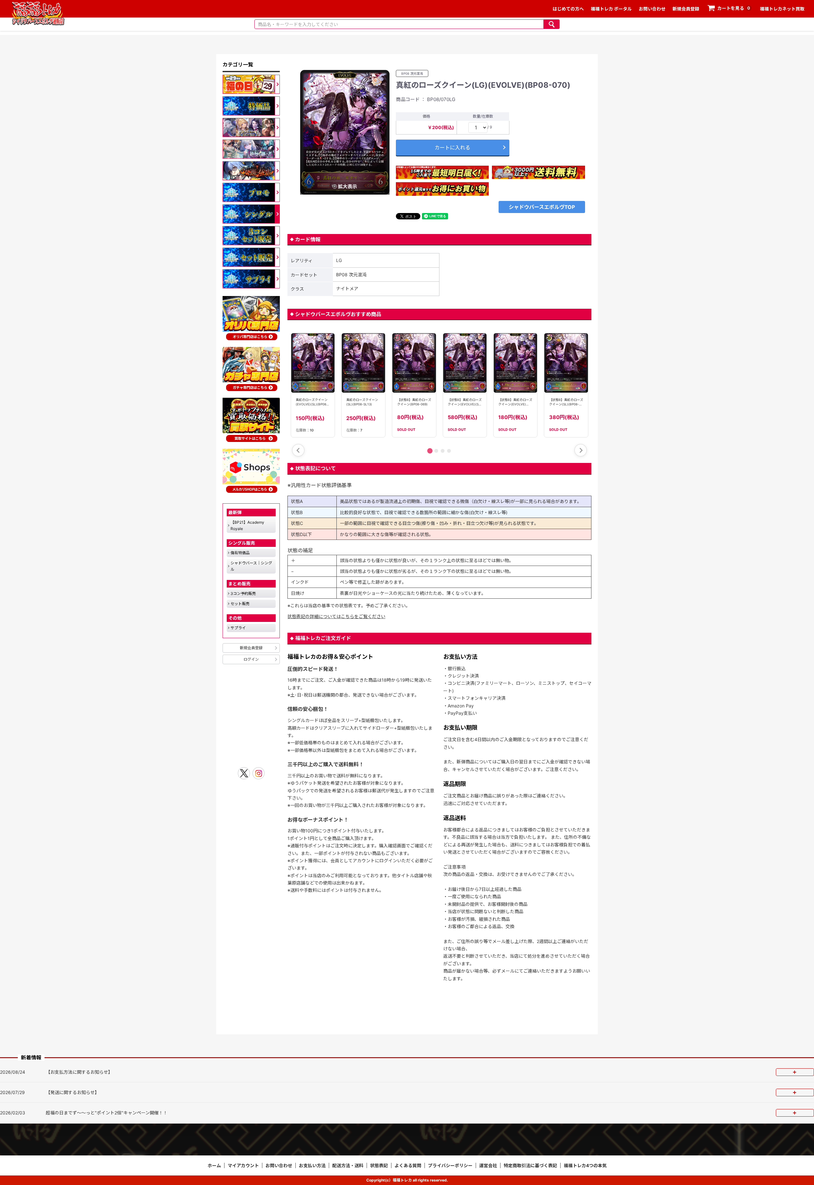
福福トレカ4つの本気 (585, 1165)
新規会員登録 (686, 8)
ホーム (214, 1165)
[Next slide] (580, 450)
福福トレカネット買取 (782, 8)
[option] (345, 132)
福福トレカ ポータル (611, 8)
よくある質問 (408, 1165)
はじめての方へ (568, 8)
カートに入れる (452, 147)
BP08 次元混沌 (412, 73)
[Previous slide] (298, 450)
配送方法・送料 (347, 1165)
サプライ (238, 627)
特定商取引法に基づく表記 (530, 1165)
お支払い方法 (312, 1165)
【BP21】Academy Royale (247, 525)
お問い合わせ (652, 8)
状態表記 (379, 1165)
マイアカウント (243, 1165)
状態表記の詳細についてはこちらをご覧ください (336, 616)
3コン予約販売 (243, 593)
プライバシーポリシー (450, 1165)
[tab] (430, 451)
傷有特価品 (240, 552)
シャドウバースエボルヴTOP (542, 207)
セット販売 (240, 603)
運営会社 (488, 1165)
